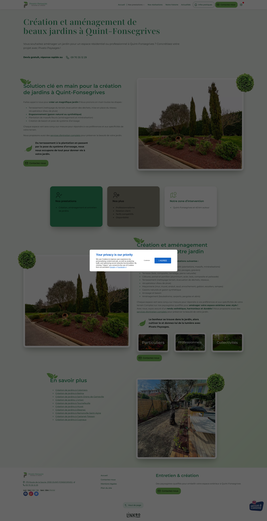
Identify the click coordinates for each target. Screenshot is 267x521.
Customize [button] (147, 260)
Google (112, 267)
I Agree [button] (163, 260)
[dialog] (133, 260)
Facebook (121, 267)
